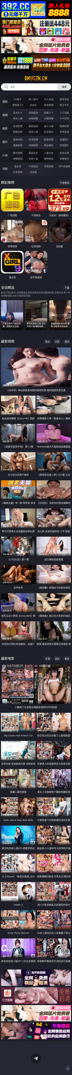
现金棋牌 (48, 104)
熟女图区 (48, 145)
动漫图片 (64, 139)
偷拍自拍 (33, 126)
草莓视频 (48, 166)
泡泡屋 (33, 172)
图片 (5, 142)
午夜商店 (33, 166)
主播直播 (48, 118)
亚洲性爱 (17, 126)
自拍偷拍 (33, 112)
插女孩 (17, 166)
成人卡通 (48, 126)
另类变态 (64, 131)
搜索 (64, 86)
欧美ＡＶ (48, 112)
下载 (67, 287)
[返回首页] (67, 1068)
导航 (5, 169)
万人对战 (48, 99)
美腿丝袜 (17, 145)
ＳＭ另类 (64, 118)
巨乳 (57, 341)
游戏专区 (64, 99)
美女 (47, 341)
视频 (5, 115)
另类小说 (33, 158)
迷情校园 (17, 158)
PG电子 (18, 99)
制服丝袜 (17, 131)
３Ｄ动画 (64, 112)
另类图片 (64, 145)
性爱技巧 (64, 158)
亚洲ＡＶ (17, 112)
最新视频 (7, 341)
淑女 (57, 658)
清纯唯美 (33, 145)
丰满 (47, 658)
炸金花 (33, 104)
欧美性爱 (64, 126)
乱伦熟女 (48, 131)
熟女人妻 (17, 118)
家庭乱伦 (33, 152)
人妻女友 (48, 152)
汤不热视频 (64, 166)
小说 (5, 155)
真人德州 (33, 99)
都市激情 (17, 152)
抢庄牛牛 (64, 104)
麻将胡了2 (17, 104)
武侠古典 (64, 152)
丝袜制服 (33, 118)
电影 (5, 128)
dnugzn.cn (36, 78)
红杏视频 (17, 172)
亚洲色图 (33, 139)
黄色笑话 (48, 158)
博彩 (5, 101)
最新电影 (7, 658)
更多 (67, 341)
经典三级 (33, 131)
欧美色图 (48, 139)
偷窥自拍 (17, 139)
